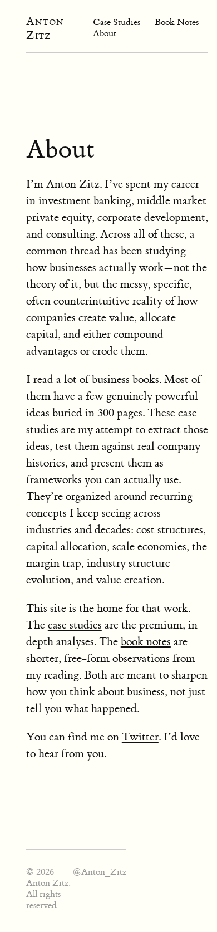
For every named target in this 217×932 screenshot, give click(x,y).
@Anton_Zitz (99, 871)
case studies (75, 625)
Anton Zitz (45, 28)
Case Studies (116, 22)
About (104, 33)
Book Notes (177, 22)
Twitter (140, 737)
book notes (146, 642)
